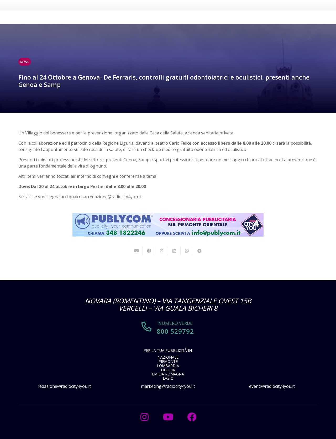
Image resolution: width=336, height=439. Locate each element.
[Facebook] (191, 417)
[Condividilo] (149, 251)
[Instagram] (144, 417)
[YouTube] (168, 417)
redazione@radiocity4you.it (64, 386)
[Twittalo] (161, 251)
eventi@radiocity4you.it (272, 386)
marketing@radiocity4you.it (168, 386)
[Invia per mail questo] (136, 251)
